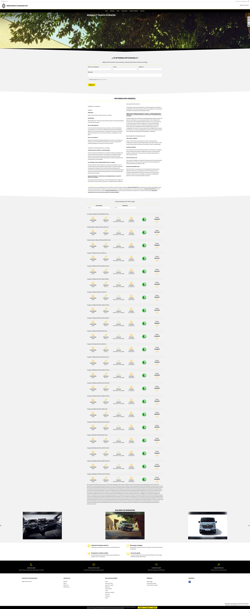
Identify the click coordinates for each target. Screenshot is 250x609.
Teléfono (141, 67)
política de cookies (120, 608)
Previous (0, 525)
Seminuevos (66, 587)
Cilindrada (125, 205)
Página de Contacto (27, 581)
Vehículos (112, 10)
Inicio (106, 10)
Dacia (64, 583)
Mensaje (90, 72)
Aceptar (141, 607)
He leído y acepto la (98, 79)
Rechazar (147, 607)
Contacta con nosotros (29, 578)
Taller (118, 10)
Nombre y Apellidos (93, 67)
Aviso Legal (149, 581)
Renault (65, 581)
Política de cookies (151, 583)
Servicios (107, 594)
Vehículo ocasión (109, 585)
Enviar (92, 85)
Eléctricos (65, 585)
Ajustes (154, 607)
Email (114, 67)
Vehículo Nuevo (109, 583)
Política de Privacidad (102, 79)
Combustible (99, 205)
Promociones (124, 10)
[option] (42, 525)
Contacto (142, 10)
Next (249, 525)
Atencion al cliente (134, 10)
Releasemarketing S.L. (243, 605)
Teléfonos (5, 1)
